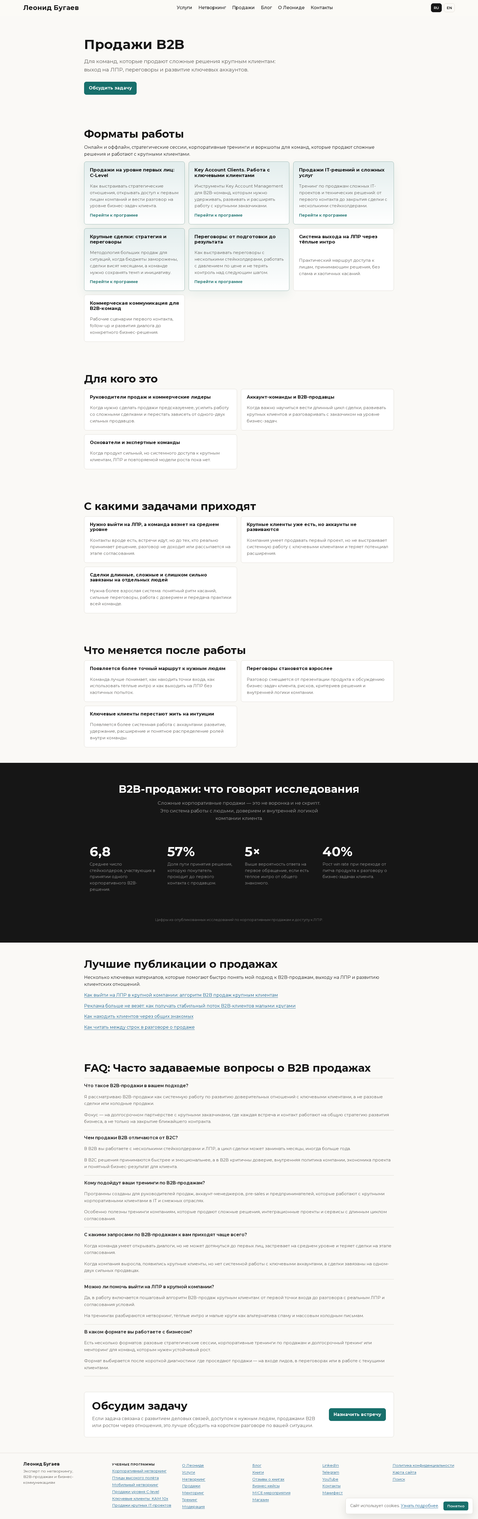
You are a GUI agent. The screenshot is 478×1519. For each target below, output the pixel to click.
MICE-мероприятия (271, 1492)
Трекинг (189, 1499)
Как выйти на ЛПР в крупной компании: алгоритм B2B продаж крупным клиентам (181, 995)
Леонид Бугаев (51, 8)
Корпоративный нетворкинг (139, 1471)
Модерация (193, 1506)
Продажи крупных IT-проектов (141, 1505)
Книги (258, 1472)
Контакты (322, 7)
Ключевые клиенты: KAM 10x (140, 1498)
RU (436, 8)
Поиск (399, 1479)
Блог (266, 7)
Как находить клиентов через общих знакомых (138, 1016)
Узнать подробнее (419, 1505)
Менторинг (193, 1492)
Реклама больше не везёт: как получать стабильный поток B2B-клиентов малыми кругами (190, 1006)
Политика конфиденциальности (423, 1465)
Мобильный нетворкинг (135, 1484)
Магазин (260, 1499)
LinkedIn (330, 1465)
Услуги (184, 7)
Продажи (243, 7)
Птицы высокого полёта (135, 1478)
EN (449, 8)
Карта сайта (404, 1472)
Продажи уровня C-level (135, 1491)
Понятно (455, 1506)
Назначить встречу (357, 1414)
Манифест (332, 1492)
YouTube (330, 1479)
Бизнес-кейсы (266, 1486)
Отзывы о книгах (268, 1479)
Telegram (330, 1472)
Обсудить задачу (110, 88)
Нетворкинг (212, 7)
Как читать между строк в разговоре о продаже (139, 1027)
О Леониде (291, 7)
